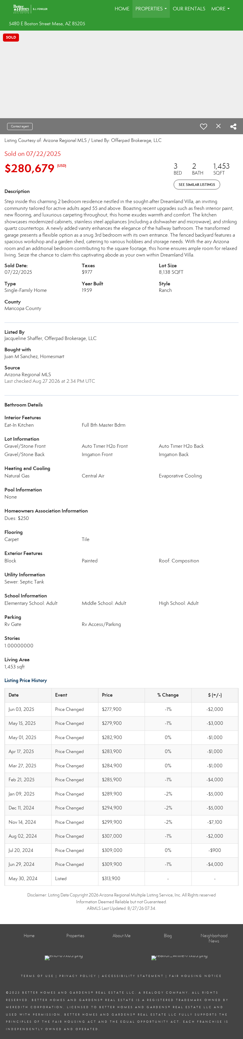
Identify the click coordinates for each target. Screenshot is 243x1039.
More (221, 12)
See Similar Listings (197, 184)
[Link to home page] (33, 9)
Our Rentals (189, 9)
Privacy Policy (78, 976)
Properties (152, 12)
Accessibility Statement (133, 976)
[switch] (203, 126)
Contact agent (20, 126)
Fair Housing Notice (195, 976)
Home (122, 9)
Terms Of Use (37, 976)
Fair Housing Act (74, 1022)
